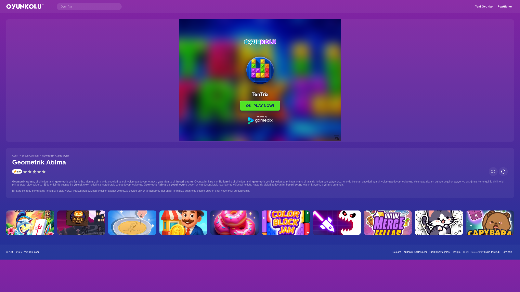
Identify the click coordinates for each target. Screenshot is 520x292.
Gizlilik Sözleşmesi (439, 252)
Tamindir (507, 252)
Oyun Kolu (25, 6)
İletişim (456, 252)
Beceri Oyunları (30, 155)
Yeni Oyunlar (484, 6)
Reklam (396, 252)
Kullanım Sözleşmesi (415, 252)
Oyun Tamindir (492, 252)
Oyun (15, 155)
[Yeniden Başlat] (503, 171)
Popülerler (505, 6)
